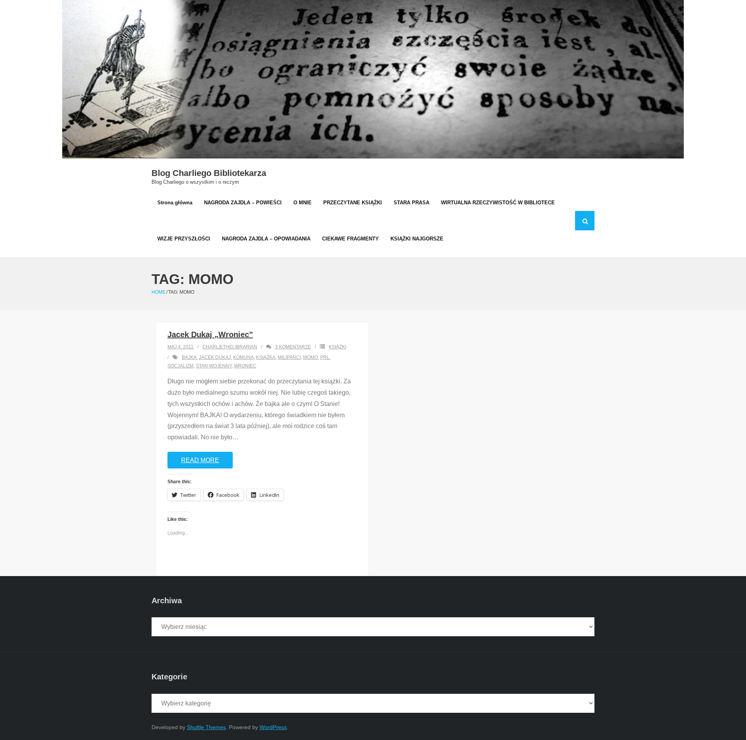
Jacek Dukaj (215, 357)
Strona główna (174, 202)
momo (310, 357)
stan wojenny (214, 366)
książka (265, 357)
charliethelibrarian (229, 347)
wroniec (245, 366)
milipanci (289, 357)
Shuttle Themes (206, 727)
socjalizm (180, 366)
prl (324, 357)
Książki (337, 347)
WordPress (273, 727)
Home (159, 292)
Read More (200, 460)
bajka (189, 357)
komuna (243, 357)
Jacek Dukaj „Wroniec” (210, 334)
